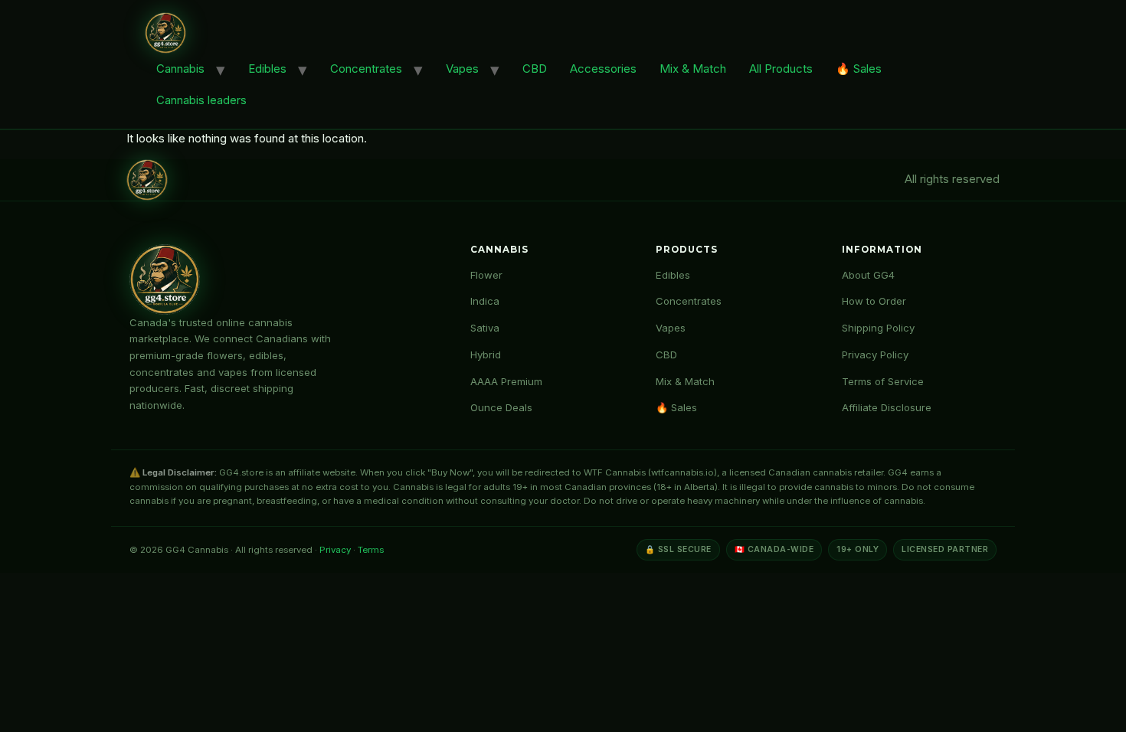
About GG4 (868, 275)
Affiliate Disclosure (886, 407)
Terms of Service (883, 381)
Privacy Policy (875, 354)
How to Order (874, 301)
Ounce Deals (501, 407)
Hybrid (485, 354)
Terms (371, 549)
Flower (486, 275)
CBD (534, 68)
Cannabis (180, 68)
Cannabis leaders (201, 100)
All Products (781, 68)
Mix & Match (693, 68)
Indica (484, 301)
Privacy (335, 549)
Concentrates (366, 68)
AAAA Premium (506, 381)
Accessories (603, 68)
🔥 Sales (859, 68)
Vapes (462, 68)
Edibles (267, 68)
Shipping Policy (878, 328)
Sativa (484, 328)
